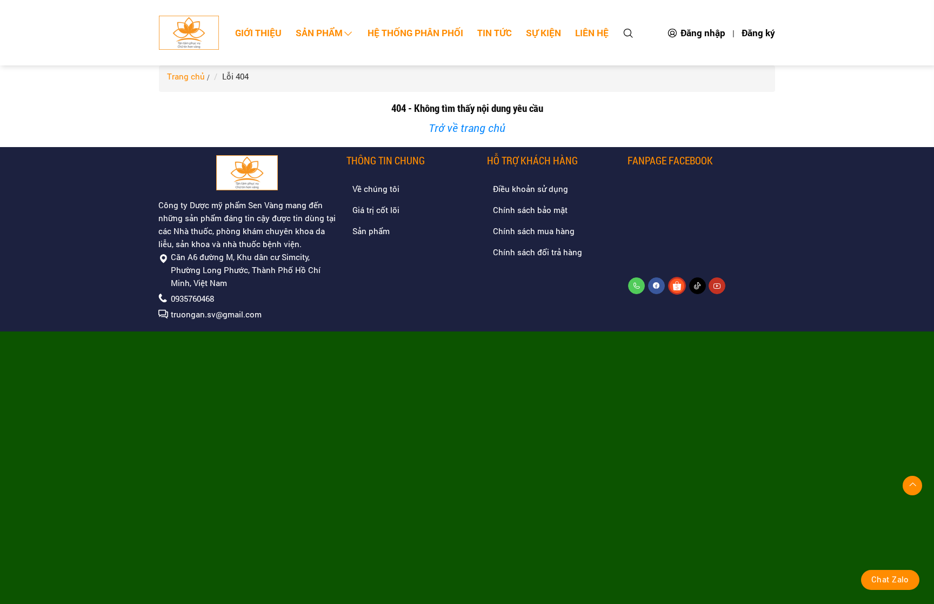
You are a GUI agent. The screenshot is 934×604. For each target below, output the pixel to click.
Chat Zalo (890, 579)
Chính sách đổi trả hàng (537, 252)
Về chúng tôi (375, 188)
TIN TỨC (494, 32)
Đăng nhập (703, 32)
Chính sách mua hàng (534, 230)
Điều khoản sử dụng (530, 188)
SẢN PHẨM (319, 32)
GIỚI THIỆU (258, 32)
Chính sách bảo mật (530, 209)
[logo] (189, 32)
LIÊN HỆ (592, 32)
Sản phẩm (371, 230)
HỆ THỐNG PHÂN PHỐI (415, 32)
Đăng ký (758, 32)
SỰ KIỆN (543, 32)
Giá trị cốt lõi (375, 209)
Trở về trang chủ (467, 128)
